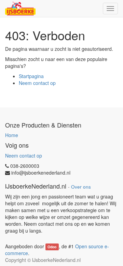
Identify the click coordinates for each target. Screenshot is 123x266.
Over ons (81, 186)
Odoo (51, 246)
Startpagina (31, 76)
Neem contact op (37, 82)
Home (11, 135)
